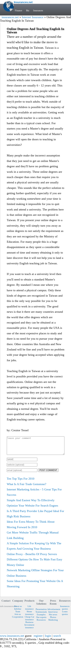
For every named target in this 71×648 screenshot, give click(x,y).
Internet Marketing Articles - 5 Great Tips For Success (34, 492)
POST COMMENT (48, 470)
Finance (18, 10)
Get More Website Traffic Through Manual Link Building (33, 535)
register (38, 635)
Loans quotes (65, 612)
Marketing (53, 620)
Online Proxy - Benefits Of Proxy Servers (32, 554)
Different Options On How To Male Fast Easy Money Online (34, 562)
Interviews (53, 612)
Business (29, 622)
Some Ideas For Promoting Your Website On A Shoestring (35, 583)
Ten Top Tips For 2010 (20, 478)
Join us (18, 614)
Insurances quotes (65, 607)
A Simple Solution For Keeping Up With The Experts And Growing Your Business (34, 546)
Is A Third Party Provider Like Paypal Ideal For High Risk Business (35, 513)
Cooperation (17, 617)
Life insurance (29, 607)
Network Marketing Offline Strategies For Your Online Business (35, 573)
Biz (27, 10)
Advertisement (53, 609)
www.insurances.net (12, 635)
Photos (53, 617)
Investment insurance (29, 626)
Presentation (41, 609)
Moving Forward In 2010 (22, 527)
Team (17, 611)
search (57, 635)
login (48, 635)
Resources (41, 620)
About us (18, 606)
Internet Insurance (32, 17)
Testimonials (41, 612)
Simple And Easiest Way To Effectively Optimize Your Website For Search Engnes (32, 503)
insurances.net (10, 17)
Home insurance (29, 612)
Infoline (17, 609)
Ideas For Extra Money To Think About (30, 521)
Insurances (38, 10)
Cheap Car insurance (29, 618)
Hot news (53, 614)
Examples (41, 614)
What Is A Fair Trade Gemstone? (26, 484)
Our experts (41, 617)
